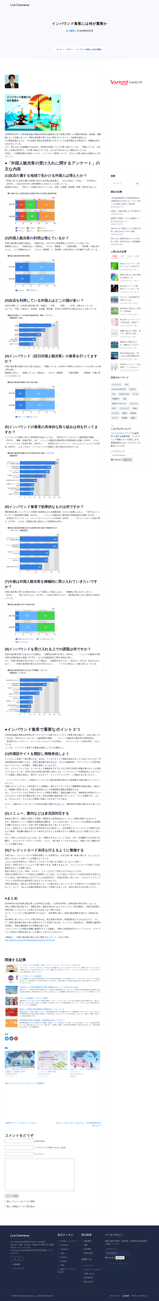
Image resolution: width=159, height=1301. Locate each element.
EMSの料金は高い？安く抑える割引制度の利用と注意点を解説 (130, 354)
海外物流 (88, 1278)
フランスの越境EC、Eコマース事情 (33, 998)
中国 (124, 399)
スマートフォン (116, 384)
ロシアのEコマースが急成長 (30, 976)
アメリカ (135, 394)
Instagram (64, 1249)
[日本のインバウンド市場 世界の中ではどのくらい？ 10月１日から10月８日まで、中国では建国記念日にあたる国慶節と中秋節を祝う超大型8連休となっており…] (85, 1059)
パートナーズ (18, 1268)
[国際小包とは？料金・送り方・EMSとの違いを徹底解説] (115, 333)
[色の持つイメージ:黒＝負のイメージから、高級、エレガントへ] (115, 288)
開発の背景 (88, 1253)
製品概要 (87, 1241)
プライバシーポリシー (139, 1296)
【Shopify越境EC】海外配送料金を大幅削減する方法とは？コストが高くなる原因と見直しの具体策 (126, 201)
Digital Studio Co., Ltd (29, 1296)
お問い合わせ (89, 1274)
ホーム (59, 49)
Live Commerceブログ (121, 433)
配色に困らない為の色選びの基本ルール (130, 276)
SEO (126, 384)
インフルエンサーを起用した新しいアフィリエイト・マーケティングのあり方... (51, 965)
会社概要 (125, 1296)
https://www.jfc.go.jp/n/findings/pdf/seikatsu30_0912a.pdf (30, 940)
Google (133, 389)
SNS (113, 394)
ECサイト (115, 418)
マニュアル (88, 1265)
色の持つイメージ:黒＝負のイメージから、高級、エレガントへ (129, 287)
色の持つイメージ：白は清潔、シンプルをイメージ (130, 366)
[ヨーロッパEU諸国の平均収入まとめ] (115, 299)
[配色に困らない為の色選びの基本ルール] (115, 277)
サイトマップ (115, 1296)
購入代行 (88, 1282)
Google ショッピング (68, 1241)
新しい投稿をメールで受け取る (21, 1206)
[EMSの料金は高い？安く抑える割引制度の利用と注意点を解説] (115, 355)
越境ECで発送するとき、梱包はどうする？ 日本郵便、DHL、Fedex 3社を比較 (130, 343)
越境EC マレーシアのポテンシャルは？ (21, 1123)
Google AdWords (119, 389)
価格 (86, 1245)
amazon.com (124, 394)
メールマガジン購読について (118, 1264)
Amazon (63, 1257)
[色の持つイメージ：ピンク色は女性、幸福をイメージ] (115, 322)
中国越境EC (115, 399)
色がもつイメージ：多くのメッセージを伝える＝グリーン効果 (130, 265)
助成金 (135, 408)
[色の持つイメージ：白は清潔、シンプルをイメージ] (115, 367)
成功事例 (87, 1249)
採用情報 (16, 1264)
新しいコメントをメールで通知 (21, 1201)
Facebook (64, 1245)
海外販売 (124, 418)
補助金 (124, 413)
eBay (114, 408)
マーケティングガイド (92, 1270)
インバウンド (16, 1083)
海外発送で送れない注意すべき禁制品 (130, 309)
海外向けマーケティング (119, 403)
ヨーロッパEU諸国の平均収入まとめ (129, 298)
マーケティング (30, 1083)
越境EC (41, 1083)
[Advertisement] (53, 1104)
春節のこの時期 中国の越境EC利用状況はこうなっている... (43, 1009)
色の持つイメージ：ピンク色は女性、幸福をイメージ (130, 321)
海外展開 (133, 413)
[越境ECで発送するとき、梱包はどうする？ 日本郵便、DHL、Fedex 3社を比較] (115, 344)
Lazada (63, 1261)
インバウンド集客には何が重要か (79, 24)
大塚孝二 (72, 31)
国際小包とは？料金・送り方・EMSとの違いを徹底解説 (130, 332)
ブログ (68, 49)
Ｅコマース (115, 413)
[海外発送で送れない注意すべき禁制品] (115, 310)
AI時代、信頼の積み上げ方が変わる (125, 211)
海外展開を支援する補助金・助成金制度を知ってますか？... (43, 1020)
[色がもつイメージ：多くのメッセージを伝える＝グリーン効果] (115, 266)
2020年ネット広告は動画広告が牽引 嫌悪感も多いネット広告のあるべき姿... (49, 987)
